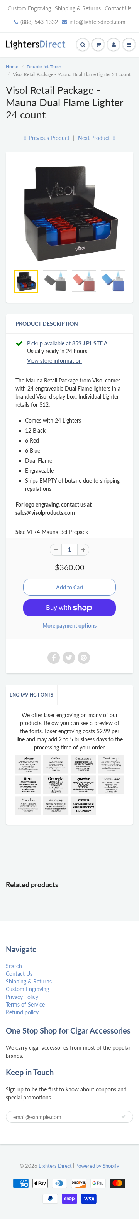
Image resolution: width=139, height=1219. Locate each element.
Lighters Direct (55, 1166)
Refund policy (22, 1012)
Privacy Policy (22, 996)
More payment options (69, 625)
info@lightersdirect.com (97, 22)
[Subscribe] (123, 1116)
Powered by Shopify (97, 1166)
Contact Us (118, 8)
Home (12, 66)
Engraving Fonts (31, 695)
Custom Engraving (29, 8)
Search (14, 966)
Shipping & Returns (78, 8)
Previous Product (48, 138)
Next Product (95, 138)
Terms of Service (25, 1004)
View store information (54, 360)
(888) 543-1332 (39, 22)
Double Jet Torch (44, 66)
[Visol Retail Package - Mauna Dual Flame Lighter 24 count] (69, 212)
